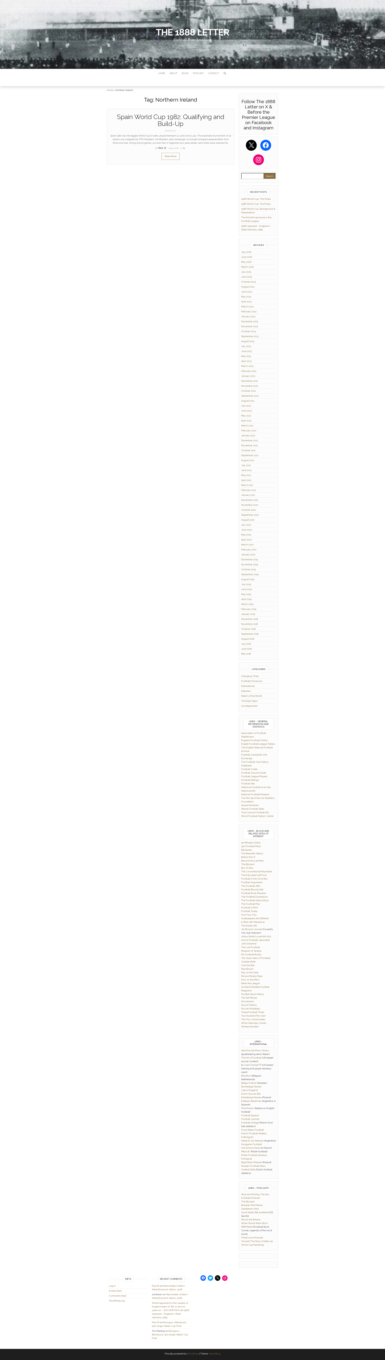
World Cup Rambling (252, 1245)
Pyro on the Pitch (250, 979)
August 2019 (247, 579)
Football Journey (250, 1119)
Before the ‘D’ (248, 857)
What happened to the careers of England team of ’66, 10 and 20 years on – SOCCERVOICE (170, 1307)
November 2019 (249, 564)
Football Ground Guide (253, 772)
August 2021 (247, 460)
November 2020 (249, 505)
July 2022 (246, 405)
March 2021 (247, 485)
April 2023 (246, 361)
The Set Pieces (249, 997)
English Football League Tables (258, 744)
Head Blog (214, 1353)
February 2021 (248, 490)
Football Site (248, 783)
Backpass (246, 850)
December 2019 (249, 559)
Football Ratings (250, 780)
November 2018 (249, 624)
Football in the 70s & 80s (254, 878)
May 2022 (246, 415)
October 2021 (248, 450)
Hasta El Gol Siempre (252, 1140)
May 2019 (246, 594)
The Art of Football (251, 1057)
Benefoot (246, 1075)
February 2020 (248, 549)
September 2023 (250, 336)
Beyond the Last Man (252, 860)
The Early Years (249, 701)
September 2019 (250, 574)
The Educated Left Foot (254, 875)
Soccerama (247, 1001)
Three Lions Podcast (252, 1237)
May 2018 (246, 653)
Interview (246, 691)
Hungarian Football (251, 1144)
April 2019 (246, 599)
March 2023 (247, 366)
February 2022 (248, 430)
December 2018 (249, 619)
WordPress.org (117, 1300)
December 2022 (249, 381)
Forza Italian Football (252, 1130)
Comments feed (117, 1295)
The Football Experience (254, 896)
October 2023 (248, 331)
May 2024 (246, 296)
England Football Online (254, 740)
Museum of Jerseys (251, 951)
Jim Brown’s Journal (251, 929)
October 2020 (248, 510)
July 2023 (246, 346)
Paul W (162, 148)
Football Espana (250, 1115)
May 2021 (246, 475)
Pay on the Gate (249, 972)
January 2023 (248, 376)
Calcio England (249, 1090)
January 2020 (248, 554)
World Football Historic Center (257, 816)
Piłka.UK (245, 1151)
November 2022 (249, 386)
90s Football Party (251, 846)
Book (185, 73)
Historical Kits (248, 790)
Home (162, 73)
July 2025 (246, 272)
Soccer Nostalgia (250, 1008)
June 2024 (246, 291)
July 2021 (246, 465)
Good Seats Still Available (255, 1212)
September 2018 (250, 634)
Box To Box (247, 868)
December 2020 (249, 500)
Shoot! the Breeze (250, 1219)
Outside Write (248, 961)
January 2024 (248, 316)
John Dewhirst (248, 943)
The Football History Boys (255, 900)
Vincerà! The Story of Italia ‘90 (257, 1241)
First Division (247, 1108)
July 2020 (246, 524)
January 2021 (248, 495)
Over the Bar (248, 965)
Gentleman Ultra (250, 1208)
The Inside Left (249, 925)
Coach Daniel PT (252, 1065)
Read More (170, 156)
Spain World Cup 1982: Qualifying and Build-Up (170, 120)
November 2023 (249, 326)
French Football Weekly (253, 1133)
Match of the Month (251, 696)
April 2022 (246, 420)
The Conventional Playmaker (256, 871)
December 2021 (249, 440)
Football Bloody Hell (252, 889)
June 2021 (246, 470)
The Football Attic (250, 886)
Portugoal (246, 1158)
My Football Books (251, 954)
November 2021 (249, 445)
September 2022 (250, 396)
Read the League (250, 983)
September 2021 (249, 455)
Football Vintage (250, 1122)
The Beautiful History (252, 853)
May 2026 (246, 262)
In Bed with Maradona (253, 922)
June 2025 (246, 276)
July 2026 (246, 252)
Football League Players (254, 776)
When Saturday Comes (253, 1023)
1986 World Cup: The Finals (255, 204)
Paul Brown (247, 969)
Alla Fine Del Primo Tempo (255, 1050)
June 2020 (246, 529)
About (173, 73)
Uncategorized (249, 706)
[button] (225, 74)
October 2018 (248, 629)
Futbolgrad (247, 1137)
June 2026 (246, 257)
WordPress (193, 1353)
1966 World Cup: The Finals (256, 199)
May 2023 (246, 356)
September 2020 (250, 515)
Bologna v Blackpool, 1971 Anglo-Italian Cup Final (170, 1335)
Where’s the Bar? (250, 1026)
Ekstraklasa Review (251, 1097)
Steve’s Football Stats (252, 809)
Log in (112, 1286)
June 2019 (246, 589)
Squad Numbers (250, 805)
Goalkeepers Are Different (255, 918)
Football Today (249, 911)
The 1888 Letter (192, 32)
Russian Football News (253, 1166)
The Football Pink (250, 904)
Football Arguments (251, 882)
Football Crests (249, 769)
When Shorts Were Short (254, 1223)
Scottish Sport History (252, 994)
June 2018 (246, 648)
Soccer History (249, 1005)
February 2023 (248, 371)
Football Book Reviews (253, 893)
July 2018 (246, 644)
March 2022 (247, 425)
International (170, 131)
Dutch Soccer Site (250, 1093)
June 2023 (246, 351)
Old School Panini (250, 1148)
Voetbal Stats (248, 1169)
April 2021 (246, 480)
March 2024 (247, 306)
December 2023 (249, 321)
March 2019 (247, 604)
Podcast (198, 73)
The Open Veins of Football (255, 958)
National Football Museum (255, 794)
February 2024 (248, 311)
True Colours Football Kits (255, 812)
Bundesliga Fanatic (251, 1086)
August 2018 (247, 639)
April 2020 (246, 539)
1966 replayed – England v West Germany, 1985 (170, 1314)
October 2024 (248, 281)
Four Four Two (249, 914)
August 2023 (247, 341)
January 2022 (248, 435)
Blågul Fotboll (248, 1083)
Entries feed (115, 1291)
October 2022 (248, 391)
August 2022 (247, 400)
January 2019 (248, 614)
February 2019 (248, 609)
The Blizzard (247, 864)
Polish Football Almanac (254, 1155)
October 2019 (248, 569)
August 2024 (247, 286)
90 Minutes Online (250, 842)
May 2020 (246, 534)
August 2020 (247, 520)
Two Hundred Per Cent (253, 1015)
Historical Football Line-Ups (256, 787)
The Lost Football (250, 947)
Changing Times (250, 676)
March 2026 (247, 267)
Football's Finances (251, 681)
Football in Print (249, 907)
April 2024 (246, 301)
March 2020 (247, 544)
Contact (213, 73)
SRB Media (247, 1226)
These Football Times (252, 1012)
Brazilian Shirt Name (251, 1205)
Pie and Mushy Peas (251, 976)
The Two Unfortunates (253, 1019)
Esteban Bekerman (251, 1101)
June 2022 (246, 410)
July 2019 (246, 584)
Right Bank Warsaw (251, 1162)
